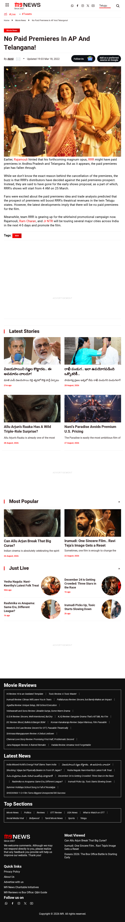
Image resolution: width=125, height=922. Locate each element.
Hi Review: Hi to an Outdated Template (25, 694)
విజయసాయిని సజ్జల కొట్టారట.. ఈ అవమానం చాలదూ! (86, 764)
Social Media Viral (15, 818)
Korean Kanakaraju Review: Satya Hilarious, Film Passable (79, 722)
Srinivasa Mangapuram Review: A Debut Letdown (30, 733)
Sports (71, 818)
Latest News (17, 756)
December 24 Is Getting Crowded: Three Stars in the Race (86, 776)
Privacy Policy (12, 871)
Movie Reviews (20, 685)
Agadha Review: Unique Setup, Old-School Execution (32, 705)
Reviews (41, 812)
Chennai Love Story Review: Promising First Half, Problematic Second (40, 739)
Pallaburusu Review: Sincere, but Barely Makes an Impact (84, 699)
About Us (9, 876)
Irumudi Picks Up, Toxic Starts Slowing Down (89, 781)
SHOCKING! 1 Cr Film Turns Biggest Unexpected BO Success (36, 793)
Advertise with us (13, 882)
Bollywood (34, 818)
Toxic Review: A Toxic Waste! (62, 694)
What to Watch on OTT (93, 812)
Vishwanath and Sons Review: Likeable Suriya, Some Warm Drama (38, 711)
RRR (91, 159)
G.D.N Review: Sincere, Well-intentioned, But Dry (29, 716)
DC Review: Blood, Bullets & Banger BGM (26, 722)
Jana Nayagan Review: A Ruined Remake (26, 745)
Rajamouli (21, 159)
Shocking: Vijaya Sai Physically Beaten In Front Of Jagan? (34, 770)
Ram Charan (27, 221)
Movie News (20, 20)
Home (6, 20)
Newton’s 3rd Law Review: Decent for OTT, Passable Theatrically (37, 728)
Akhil (10, 58)
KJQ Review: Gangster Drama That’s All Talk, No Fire (83, 716)
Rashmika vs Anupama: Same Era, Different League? (37, 781)
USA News (72, 812)
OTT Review (56, 812)
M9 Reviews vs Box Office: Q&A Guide (25, 892)
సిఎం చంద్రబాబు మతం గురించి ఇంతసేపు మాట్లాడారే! (30, 776)
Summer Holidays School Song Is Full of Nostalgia (31, 787)
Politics (27, 812)
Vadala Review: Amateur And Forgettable (71, 745)
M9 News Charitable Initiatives (21, 887)
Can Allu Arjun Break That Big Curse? (85, 840)
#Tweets (27, 14)
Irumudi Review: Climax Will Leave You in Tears (29, 699)
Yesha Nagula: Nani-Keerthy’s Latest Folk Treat (89, 770)
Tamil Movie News (54, 818)
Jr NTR (48, 221)
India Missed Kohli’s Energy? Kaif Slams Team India (31, 764)
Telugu (103, 5)
